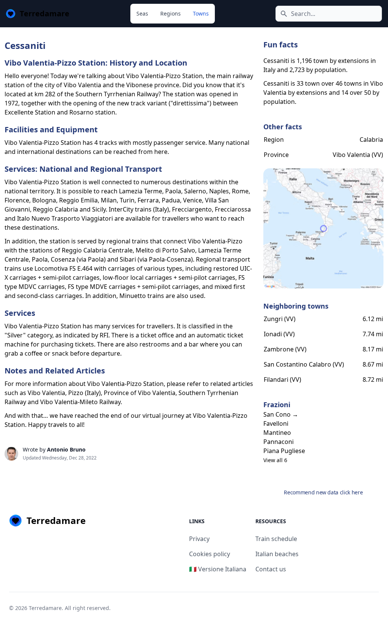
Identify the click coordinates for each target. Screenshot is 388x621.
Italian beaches (277, 554)
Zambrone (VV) (285, 349)
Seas (142, 13)
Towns (201, 13)
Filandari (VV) (282, 379)
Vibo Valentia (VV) (358, 155)
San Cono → (280, 414)
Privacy (199, 539)
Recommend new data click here (323, 492)
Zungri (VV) (280, 319)
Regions (170, 13)
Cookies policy (209, 554)
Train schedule (276, 539)
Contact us (270, 569)
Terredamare (45, 608)
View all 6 (275, 460)
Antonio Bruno (66, 449)
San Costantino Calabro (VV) (304, 364)
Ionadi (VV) (279, 334)
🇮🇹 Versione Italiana (217, 569)
